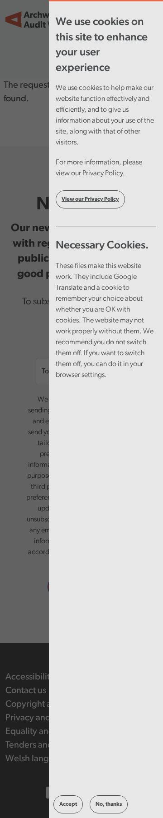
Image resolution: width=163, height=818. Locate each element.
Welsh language (37, 758)
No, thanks (109, 804)
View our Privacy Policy (90, 199)
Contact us (25, 690)
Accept (68, 804)
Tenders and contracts (48, 745)
